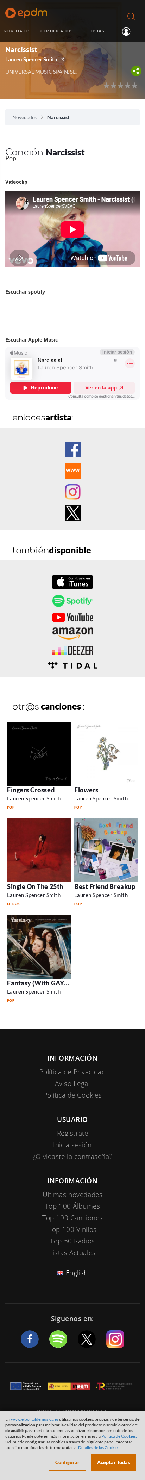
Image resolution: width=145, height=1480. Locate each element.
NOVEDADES (17, 30)
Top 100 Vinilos (72, 1229)
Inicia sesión (129, 31)
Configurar (67, 1462)
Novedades (24, 117)
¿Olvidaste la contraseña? (72, 1156)
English (77, 1272)
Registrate (72, 1133)
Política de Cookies (72, 1095)
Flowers (86, 790)
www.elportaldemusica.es (34, 1419)
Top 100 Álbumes (72, 1206)
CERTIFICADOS (56, 30)
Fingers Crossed (31, 790)
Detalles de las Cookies (98, 1447)
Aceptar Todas (113, 1462)
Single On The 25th (35, 886)
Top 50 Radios (72, 1241)
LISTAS (97, 30)
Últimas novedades (73, 1194)
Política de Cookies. (119, 1436)
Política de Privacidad (72, 1071)
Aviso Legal (72, 1083)
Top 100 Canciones (72, 1217)
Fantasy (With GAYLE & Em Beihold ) (61, 983)
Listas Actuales (72, 1252)
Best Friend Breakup (104, 886)
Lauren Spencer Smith (31, 59)
